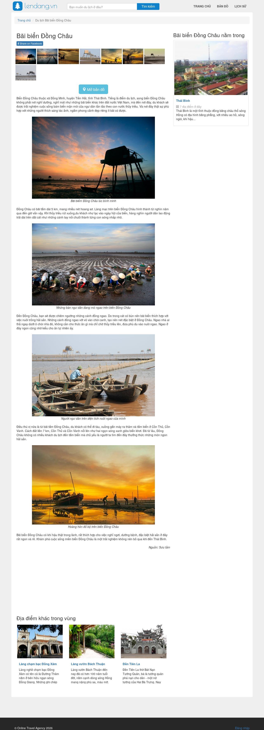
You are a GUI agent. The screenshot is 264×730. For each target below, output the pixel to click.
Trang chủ (202, 6)
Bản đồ (222, 6)
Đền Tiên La (131, 664)
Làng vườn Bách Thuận (88, 664)
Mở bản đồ (95, 89)
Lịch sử (240, 6)
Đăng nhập (242, 728)
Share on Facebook (30, 43)
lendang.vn (41, 5)
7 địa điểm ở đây (190, 106)
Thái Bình (183, 100)
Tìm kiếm (148, 6)
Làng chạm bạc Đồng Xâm (38, 664)
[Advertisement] (93, 582)
